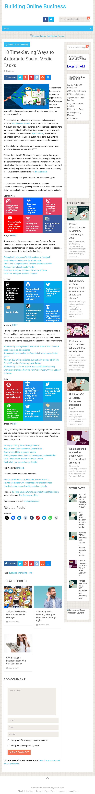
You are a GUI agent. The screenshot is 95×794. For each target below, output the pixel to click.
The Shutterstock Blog (28, 495)
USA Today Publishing (76, 91)
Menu (6, 28)
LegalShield (76, 66)
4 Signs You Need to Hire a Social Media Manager (16, 614)
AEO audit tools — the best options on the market (82, 519)
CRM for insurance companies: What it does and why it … (84, 568)
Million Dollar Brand (75, 109)
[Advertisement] (33, 540)
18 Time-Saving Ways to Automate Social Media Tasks (35, 492)
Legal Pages (73, 791)
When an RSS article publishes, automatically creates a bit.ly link (31, 360)
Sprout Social (37, 133)
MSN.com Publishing (76, 94)
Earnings (62, 791)
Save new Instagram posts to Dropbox (20, 274)
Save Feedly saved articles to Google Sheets (23, 459)
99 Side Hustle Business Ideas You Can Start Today (16, 660)
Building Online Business (35, 6)
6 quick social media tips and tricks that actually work (27, 479)
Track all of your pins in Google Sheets (20, 462)
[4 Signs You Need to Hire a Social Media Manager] (18, 597)
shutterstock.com (31, 501)
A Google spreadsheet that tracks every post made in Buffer (30, 455)
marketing (22, 573)
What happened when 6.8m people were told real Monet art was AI (77, 455)
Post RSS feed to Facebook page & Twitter (22, 363)
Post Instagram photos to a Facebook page (22, 260)
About (20, 791)
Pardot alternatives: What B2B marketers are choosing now (84, 589)
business (13, 573)
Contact (29, 791)
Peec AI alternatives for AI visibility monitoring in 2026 (77, 231)
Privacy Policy (50, 791)
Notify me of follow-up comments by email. (29, 740)
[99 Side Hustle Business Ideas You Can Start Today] (18, 643)
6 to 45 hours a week (21, 123)
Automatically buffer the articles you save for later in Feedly (29, 366)
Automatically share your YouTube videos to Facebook (27, 257)
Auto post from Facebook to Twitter (19, 267)
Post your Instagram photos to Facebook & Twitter (25, 270)
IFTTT (14, 235)
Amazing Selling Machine (74, 113)
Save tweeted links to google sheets (20, 452)
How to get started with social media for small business (28, 483)
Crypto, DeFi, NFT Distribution (74, 86)
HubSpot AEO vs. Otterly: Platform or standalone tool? (76, 401)
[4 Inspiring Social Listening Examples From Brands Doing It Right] (48, 597)
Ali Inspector (72, 118)
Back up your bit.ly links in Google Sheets (21, 445)
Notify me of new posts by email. (25, 745)
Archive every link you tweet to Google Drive (23, 449)
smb (30, 573)
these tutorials (41, 172)
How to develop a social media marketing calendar (25, 486)
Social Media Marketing (18, 45)
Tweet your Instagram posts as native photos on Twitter (28, 264)
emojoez (20, 468)
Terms (38, 791)
